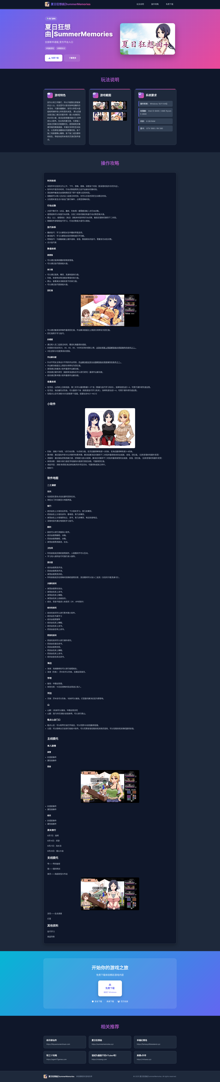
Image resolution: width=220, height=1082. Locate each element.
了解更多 (72, 58)
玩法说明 (140, 4)
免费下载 (169, 4)
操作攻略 (155, 4)
